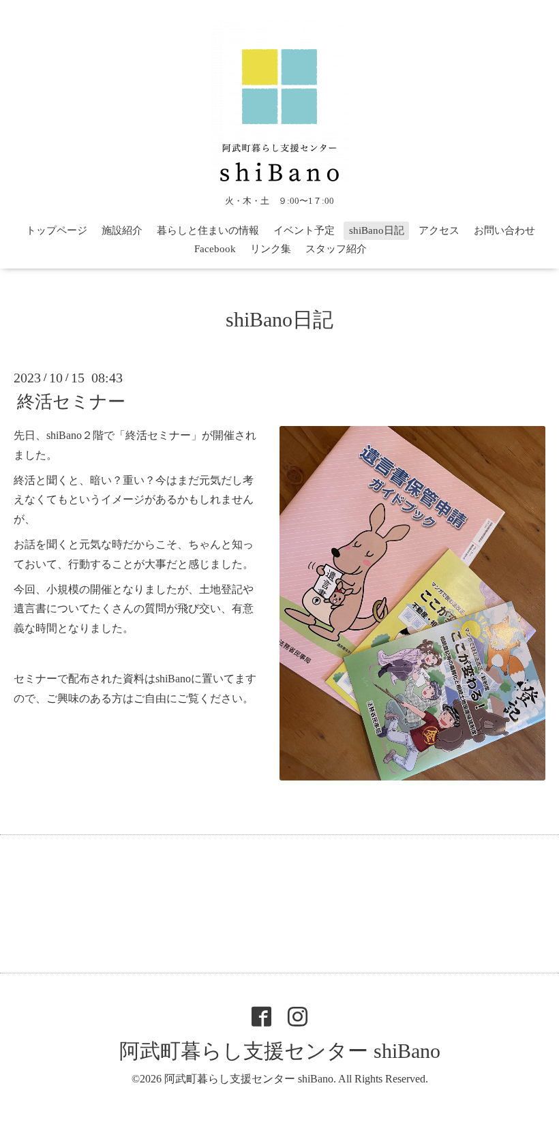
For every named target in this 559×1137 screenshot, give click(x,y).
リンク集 (270, 248)
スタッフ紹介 (336, 248)
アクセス (439, 230)
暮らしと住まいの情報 (208, 230)
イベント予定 (304, 230)
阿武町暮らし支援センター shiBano (279, 1051)
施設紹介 (122, 230)
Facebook (215, 248)
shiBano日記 (376, 230)
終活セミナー (71, 402)
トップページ (56, 230)
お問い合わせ (504, 230)
